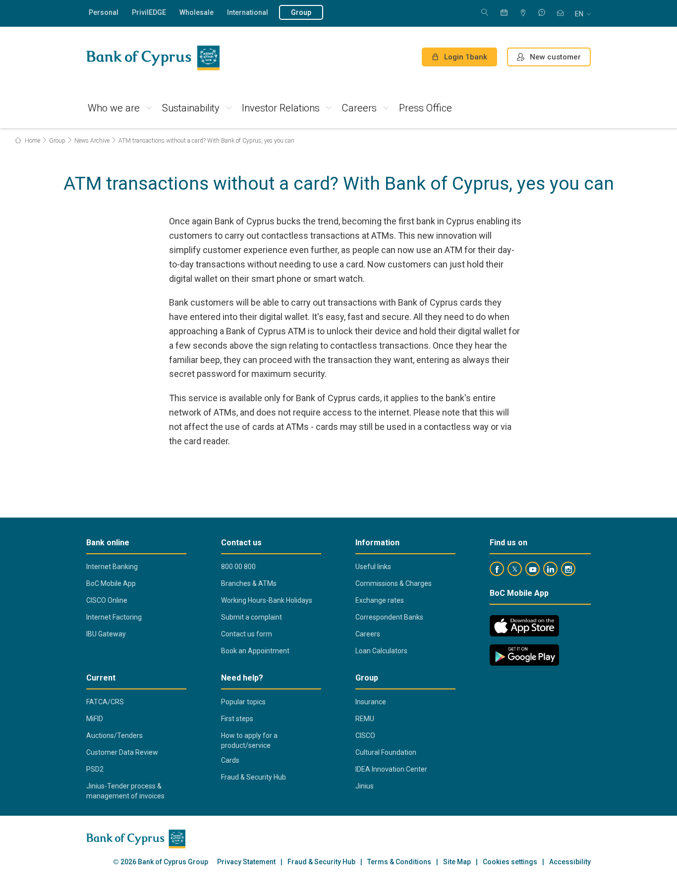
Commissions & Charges (393, 583)
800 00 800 (238, 567)
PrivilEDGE (149, 12)
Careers (359, 108)
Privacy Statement (246, 862)
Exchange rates (379, 600)
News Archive (92, 140)
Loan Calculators (381, 651)
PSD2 (95, 769)
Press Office (425, 108)
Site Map (457, 862)
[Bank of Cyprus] (153, 58)
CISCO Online (106, 600)
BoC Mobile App (111, 583)
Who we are (114, 108)
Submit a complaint (251, 617)
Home (31, 140)
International (247, 12)
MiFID (94, 719)
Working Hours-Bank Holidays (266, 600)
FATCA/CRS (105, 702)
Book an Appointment (255, 651)
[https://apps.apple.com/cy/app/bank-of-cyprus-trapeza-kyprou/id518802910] (524, 625)
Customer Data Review (122, 752)
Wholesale (196, 12)
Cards (230, 760)
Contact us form (246, 634)
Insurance (370, 702)
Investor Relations (281, 108)
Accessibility (570, 862)
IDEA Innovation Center (391, 769)
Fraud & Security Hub (253, 777)
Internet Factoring (114, 617)
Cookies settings (510, 862)
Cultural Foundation (385, 752)
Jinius (364, 786)
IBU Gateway (106, 634)
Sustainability (191, 108)
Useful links (373, 567)
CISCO (365, 735)
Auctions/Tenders (114, 735)
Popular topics (243, 702)
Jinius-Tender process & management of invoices (125, 791)
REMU (364, 719)
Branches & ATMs (249, 583)
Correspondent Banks (389, 617)
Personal (103, 12)
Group (301, 12)
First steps (237, 719)
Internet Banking (112, 567)
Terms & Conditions (399, 862)
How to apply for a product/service (249, 740)
